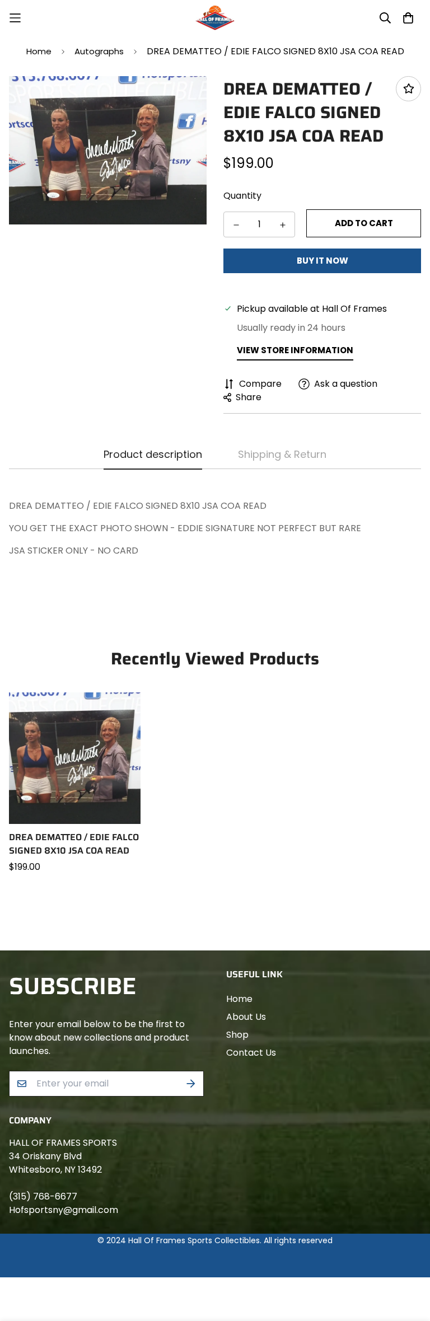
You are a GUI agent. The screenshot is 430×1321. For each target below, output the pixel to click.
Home (39, 51)
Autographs (99, 51)
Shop (237, 1034)
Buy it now (322, 260)
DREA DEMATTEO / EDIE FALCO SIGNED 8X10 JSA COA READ (74, 844)
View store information (295, 350)
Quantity (242, 195)
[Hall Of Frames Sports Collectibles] (215, 18)
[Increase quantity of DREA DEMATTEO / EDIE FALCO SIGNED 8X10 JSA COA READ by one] (282, 225)
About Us (246, 1016)
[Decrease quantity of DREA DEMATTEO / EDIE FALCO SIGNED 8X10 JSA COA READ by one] (236, 225)
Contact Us (251, 1052)
